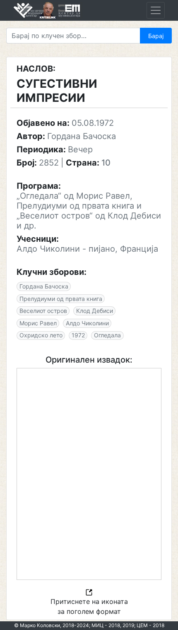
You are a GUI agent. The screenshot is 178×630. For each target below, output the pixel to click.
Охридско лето (41, 335)
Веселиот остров (43, 310)
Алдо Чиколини (87, 323)
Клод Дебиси (94, 310)
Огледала (107, 335)
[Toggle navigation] (156, 10)
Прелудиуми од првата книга (60, 298)
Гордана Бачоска (43, 286)
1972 (78, 335)
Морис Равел (38, 323)
